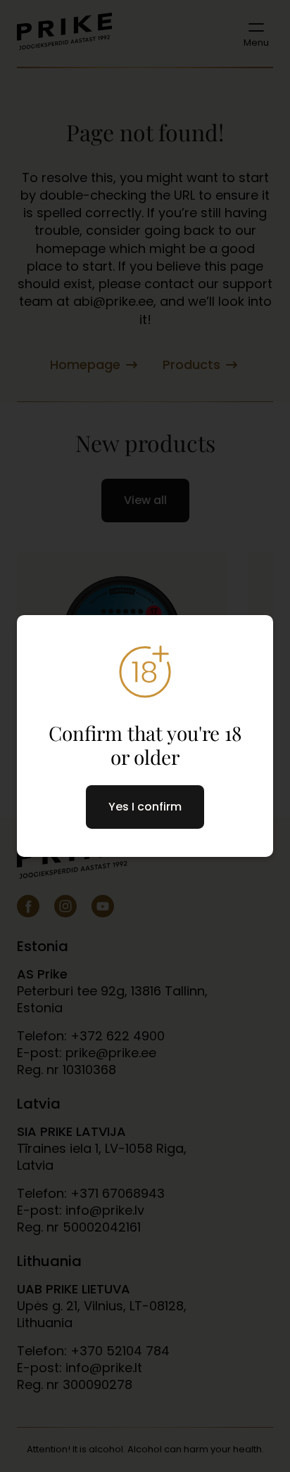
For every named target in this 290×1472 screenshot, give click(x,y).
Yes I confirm (145, 807)
